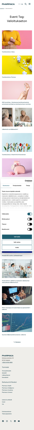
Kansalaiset (5, 377)
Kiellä (17, 247)
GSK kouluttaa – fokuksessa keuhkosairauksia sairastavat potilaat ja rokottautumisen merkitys (16, 103)
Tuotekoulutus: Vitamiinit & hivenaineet (14, 154)
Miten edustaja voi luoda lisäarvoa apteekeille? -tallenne (16, 308)
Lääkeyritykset (6, 375)
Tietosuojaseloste (7, 413)
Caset (3, 402)
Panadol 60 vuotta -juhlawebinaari (12, 255)
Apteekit (4, 373)
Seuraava (18, 342)
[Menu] (29, 4)
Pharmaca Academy (7, 390)
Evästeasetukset (6, 411)
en (22, 4)
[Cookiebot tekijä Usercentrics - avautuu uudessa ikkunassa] (25, 181)
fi (19, 4)
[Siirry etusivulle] (8, 4)
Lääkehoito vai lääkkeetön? (10, 129)
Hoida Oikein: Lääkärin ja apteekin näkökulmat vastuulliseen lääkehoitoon (15, 281)
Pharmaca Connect (7, 392)
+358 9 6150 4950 (7, 362)
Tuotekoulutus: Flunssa (9, 77)
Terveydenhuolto (6, 370)
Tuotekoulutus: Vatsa (8, 52)
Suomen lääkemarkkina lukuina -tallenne (14, 334)
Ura (3, 404)
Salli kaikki (17, 236)
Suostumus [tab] (6, 185)
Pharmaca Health (6, 385)
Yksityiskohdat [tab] (17, 185)
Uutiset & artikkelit (7, 399)
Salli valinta (17, 242)
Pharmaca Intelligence (8, 388)
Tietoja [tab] (28, 185)
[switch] (29, 219)
